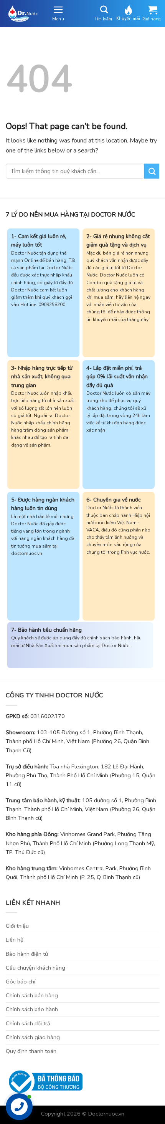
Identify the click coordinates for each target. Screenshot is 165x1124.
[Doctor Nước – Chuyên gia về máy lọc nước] (21, 13)
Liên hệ (14, 940)
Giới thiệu (17, 926)
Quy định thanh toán (31, 1051)
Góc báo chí (20, 981)
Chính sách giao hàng (33, 1037)
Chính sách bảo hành (32, 1009)
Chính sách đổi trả (28, 1023)
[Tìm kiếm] (104, 9)
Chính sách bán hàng (32, 995)
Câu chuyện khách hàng (35, 968)
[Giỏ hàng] (152, 10)
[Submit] (151, 171)
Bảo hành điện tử (27, 954)
